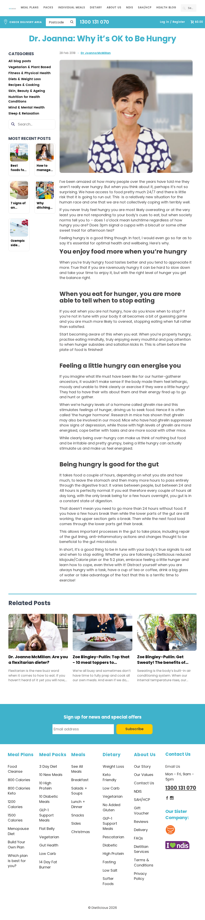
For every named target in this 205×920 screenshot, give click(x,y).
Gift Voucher (141, 810)
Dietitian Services (141, 849)
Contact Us (178, 754)
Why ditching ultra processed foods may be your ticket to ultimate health (45, 205)
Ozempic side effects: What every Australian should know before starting (19, 243)
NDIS (138, 791)
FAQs (138, 838)
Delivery (141, 829)
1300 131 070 (94, 22)
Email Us (172, 766)
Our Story (142, 766)
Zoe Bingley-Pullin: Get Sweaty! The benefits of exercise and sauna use (161, 659)
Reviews (141, 821)
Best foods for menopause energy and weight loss (19, 167)
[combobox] (189, 8)
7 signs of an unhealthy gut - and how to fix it (19, 205)
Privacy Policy (140, 876)
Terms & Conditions (143, 862)
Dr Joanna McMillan (96, 53)
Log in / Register (172, 22)
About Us (145, 755)
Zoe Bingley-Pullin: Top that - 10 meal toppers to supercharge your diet (101, 659)
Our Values (143, 774)
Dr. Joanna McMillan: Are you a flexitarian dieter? (38, 659)
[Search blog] (13, 124)
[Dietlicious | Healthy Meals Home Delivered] (12, 9)
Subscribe (134, 729)
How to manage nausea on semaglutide (45, 167)
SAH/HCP (142, 799)
